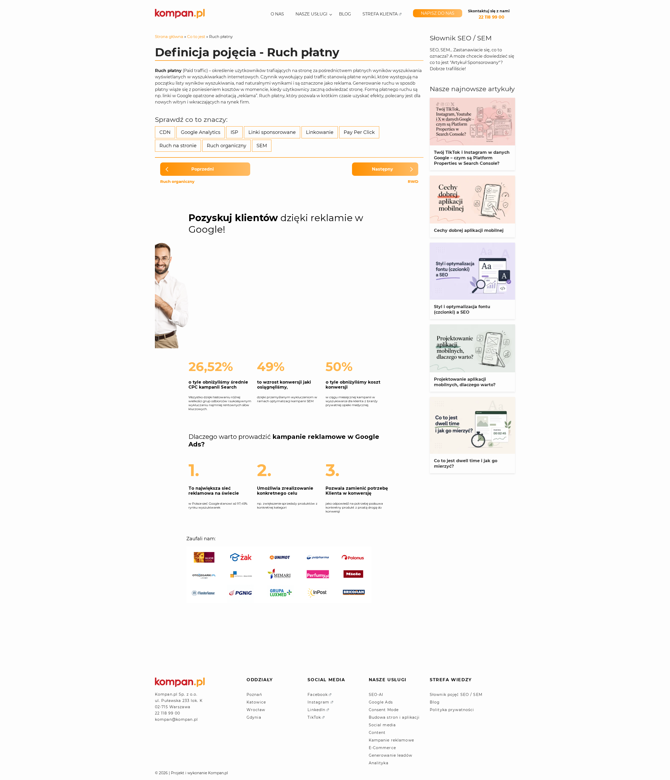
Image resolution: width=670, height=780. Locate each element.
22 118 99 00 (491, 17)
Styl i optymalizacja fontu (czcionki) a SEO (462, 309)
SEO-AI (376, 694)
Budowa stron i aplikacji (394, 717)
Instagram (318, 702)
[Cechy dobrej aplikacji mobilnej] (472, 199)
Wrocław (256, 709)
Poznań (254, 694)
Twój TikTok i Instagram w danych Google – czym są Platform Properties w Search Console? (472, 158)
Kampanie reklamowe (391, 740)
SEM (261, 146)
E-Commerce (382, 747)
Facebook (318, 694)
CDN (165, 132)
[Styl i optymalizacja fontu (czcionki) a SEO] (472, 271)
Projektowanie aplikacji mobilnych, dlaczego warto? (464, 382)
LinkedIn (316, 709)
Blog (345, 14)
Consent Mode (384, 709)
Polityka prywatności (452, 709)
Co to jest (196, 36)
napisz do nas (437, 13)
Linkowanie (319, 132)
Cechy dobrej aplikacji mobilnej (469, 230)
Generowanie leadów (390, 755)
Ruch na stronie (178, 146)
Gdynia (254, 717)
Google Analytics (200, 132)
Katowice (256, 702)
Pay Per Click (359, 132)
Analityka (378, 763)
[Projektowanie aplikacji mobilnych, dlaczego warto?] (472, 348)
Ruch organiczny (226, 146)
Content (377, 732)
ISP (234, 132)
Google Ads (381, 702)
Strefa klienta (380, 14)
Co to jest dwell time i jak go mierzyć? (465, 463)
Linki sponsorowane (272, 132)
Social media (382, 725)
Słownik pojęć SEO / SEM (456, 694)
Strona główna (169, 36)
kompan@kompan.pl (176, 719)
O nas (277, 14)
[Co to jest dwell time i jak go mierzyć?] (472, 425)
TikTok (314, 717)
